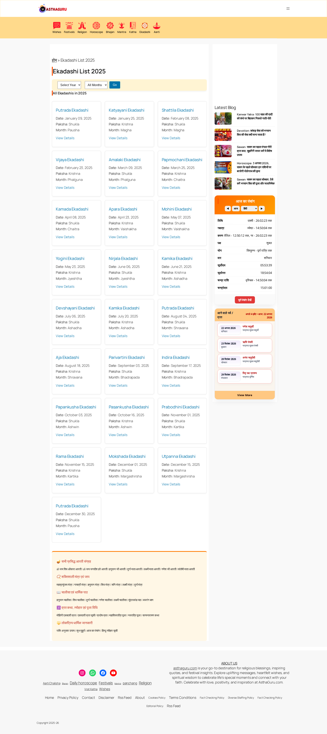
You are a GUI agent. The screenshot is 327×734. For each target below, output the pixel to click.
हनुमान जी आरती (117, 569)
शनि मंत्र (116, 585)
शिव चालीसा (78, 600)
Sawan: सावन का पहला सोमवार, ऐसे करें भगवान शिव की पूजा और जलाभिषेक (256, 181)
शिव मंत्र (105, 585)
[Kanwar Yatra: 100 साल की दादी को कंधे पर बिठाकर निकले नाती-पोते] (223, 119)
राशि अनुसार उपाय (66, 631)
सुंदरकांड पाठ (134, 600)
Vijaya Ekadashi (70, 159)
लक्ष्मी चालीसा (120, 600)
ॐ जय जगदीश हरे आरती (95, 569)
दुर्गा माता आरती (134, 569)
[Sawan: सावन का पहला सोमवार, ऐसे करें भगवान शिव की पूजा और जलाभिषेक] (223, 184)
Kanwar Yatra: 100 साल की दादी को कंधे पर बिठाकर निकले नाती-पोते (254, 116)
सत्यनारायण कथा (150, 615)
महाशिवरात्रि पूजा (117, 615)
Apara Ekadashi (123, 209)
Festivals (106, 682)
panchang (130, 683)
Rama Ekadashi (70, 456)
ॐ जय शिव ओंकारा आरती (69, 569)
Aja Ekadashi (67, 357)
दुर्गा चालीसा (91, 600)
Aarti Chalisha (51, 683)
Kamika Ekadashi (177, 258)
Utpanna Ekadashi (178, 456)
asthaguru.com (185, 668)
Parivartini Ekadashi (127, 357)
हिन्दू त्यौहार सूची (110, 631)
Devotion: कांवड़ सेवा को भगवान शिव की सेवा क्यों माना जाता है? (254, 132)
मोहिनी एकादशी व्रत (66, 615)
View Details (65, 138)
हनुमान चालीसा (64, 600)
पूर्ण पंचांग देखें (244, 300)
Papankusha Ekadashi (76, 407)
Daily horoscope (83, 682)
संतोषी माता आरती (186, 569)
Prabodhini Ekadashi (180, 407)
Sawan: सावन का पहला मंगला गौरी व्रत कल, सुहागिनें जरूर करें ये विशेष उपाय (254, 151)
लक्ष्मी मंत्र (127, 585)
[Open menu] (288, 8)
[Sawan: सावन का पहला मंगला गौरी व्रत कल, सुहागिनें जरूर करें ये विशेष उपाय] (223, 152)
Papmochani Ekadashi (182, 159)
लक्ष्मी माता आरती (152, 569)
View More (244, 395)
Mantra (117, 683)
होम (54, 60)
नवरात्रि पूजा (134, 615)
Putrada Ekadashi (72, 110)
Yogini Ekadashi (70, 258)
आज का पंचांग (93, 631)
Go (115, 84)
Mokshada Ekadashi (127, 456)
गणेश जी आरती (169, 569)
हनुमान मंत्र (93, 585)
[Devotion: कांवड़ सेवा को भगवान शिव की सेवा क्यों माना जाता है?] (223, 136)
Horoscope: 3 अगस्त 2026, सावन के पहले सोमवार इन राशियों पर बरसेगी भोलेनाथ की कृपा (254, 167)
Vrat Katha (90, 689)
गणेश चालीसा (105, 600)
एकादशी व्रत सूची (86, 615)
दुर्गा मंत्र (138, 585)
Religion (145, 682)
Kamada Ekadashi (72, 209)
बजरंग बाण (148, 600)
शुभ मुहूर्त (80, 631)
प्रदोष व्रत (102, 615)
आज (236, 208)
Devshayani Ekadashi (75, 308)
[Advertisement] (244, 67)
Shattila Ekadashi (178, 110)
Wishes (104, 689)
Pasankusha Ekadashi (129, 407)
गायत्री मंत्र (80, 585)
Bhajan (65, 683)
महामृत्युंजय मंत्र (64, 585)
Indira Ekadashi (176, 357)
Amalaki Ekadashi (125, 159)
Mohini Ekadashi (177, 209)
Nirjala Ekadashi (123, 258)
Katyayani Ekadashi (126, 110)
